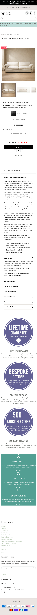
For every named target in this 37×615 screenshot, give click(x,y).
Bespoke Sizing (9, 282)
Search (3, 528)
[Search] (34, 19)
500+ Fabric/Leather (18, 441)
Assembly (7, 302)
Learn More (18, 470)
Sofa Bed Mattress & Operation (11, 541)
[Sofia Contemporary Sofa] (18, 65)
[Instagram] (4, 574)
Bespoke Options (18, 395)
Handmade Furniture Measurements (16, 307)
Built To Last (5, 535)
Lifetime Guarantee (18, 351)
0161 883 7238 (13, 7)
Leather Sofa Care (7, 539)
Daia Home (21, 602)
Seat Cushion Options (8, 544)
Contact (4, 533)
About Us (4, 531)
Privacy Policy (6, 546)
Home (2, 34)
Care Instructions (10, 292)
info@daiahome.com (24, 7)
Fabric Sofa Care (7, 537)
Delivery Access (9, 297)
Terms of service (7, 548)
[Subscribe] (33, 567)
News (3, 552)
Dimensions (8, 258)
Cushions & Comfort (11, 287)
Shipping (4, 550)
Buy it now (18, 147)
